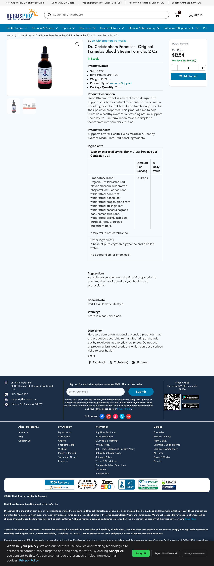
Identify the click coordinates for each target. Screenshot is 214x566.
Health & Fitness (162, 436)
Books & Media (162, 457)
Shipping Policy (103, 457)
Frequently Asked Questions (110, 465)
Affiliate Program (104, 436)
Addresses (64, 436)
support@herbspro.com (24, 399)
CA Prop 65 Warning (106, 440)
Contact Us (24, 440)
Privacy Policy (102, 444)
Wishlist (62, 448)
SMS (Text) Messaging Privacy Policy (115, 448)
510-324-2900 (19, 394)
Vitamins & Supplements (167, 444)
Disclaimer (101, 469)
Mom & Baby (160, 440)
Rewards (63, 461)
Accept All (141, 553)
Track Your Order (67, 457)
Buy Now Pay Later (105, 432)
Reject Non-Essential (166, 553)
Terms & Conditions (106, 461)
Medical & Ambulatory (166, 448)
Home (10, 35)
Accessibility (102, 473)
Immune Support (121, 83)
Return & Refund (67, 452)
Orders (62, 440)
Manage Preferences (194, 553)
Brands (157, 461)
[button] (177, 15)
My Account (64, 432)
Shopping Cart (66, 444)
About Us (23, 432)
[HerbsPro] (22, 15)
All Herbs (158, 452)
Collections (24, 35)
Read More (190, 518)
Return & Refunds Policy (108, 452)
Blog (20, 436)
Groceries (159, 432)
